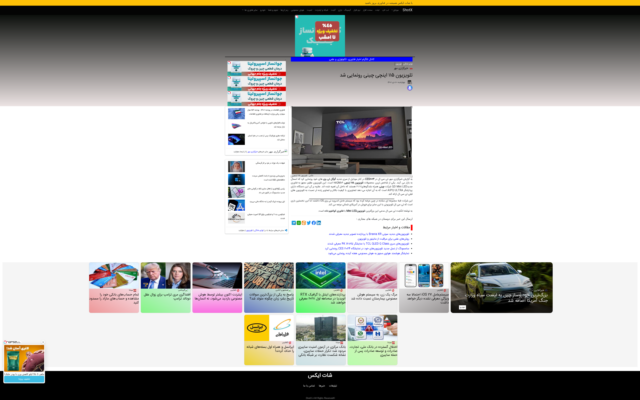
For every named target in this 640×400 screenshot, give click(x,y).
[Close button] (43, 342)
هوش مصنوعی (297, 10)
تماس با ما (309, 386)
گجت (333, 10)
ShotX (407, 10)
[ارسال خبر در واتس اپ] (298, 223)
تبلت (377, 10)
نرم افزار (357, 10)
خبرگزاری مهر (253, 151)
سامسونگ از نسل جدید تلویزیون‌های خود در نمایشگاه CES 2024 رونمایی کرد (367, 248)
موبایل (396, 10)
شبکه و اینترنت (321, 10)
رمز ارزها (284, 10)
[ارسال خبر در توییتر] (308, 223)
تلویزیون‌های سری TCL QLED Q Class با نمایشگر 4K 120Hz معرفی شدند (368, 244)
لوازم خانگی (407, 64)
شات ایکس (320, 375)
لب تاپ (385, 10)
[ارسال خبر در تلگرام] (293, 223)
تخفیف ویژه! (24, 379)
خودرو (263, 10)
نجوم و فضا (273, 10)
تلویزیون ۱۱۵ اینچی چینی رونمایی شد (376, 75)
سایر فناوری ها (251, 10)
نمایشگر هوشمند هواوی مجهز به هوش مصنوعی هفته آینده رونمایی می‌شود (368, 253)
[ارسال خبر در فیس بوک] (313, 223)
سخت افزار (367, 10)
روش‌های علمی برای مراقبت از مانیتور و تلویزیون (383, 239)
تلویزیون (398, 64)
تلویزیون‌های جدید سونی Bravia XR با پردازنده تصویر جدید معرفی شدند (369, 234)
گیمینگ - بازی (344, 10)
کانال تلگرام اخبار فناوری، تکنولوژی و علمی (351, 59)
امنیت (309, 10)
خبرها (322, 386)
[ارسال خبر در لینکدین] (318, 223)
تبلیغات (333, 386)
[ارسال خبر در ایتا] (303, 223)
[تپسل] (296, 16)
